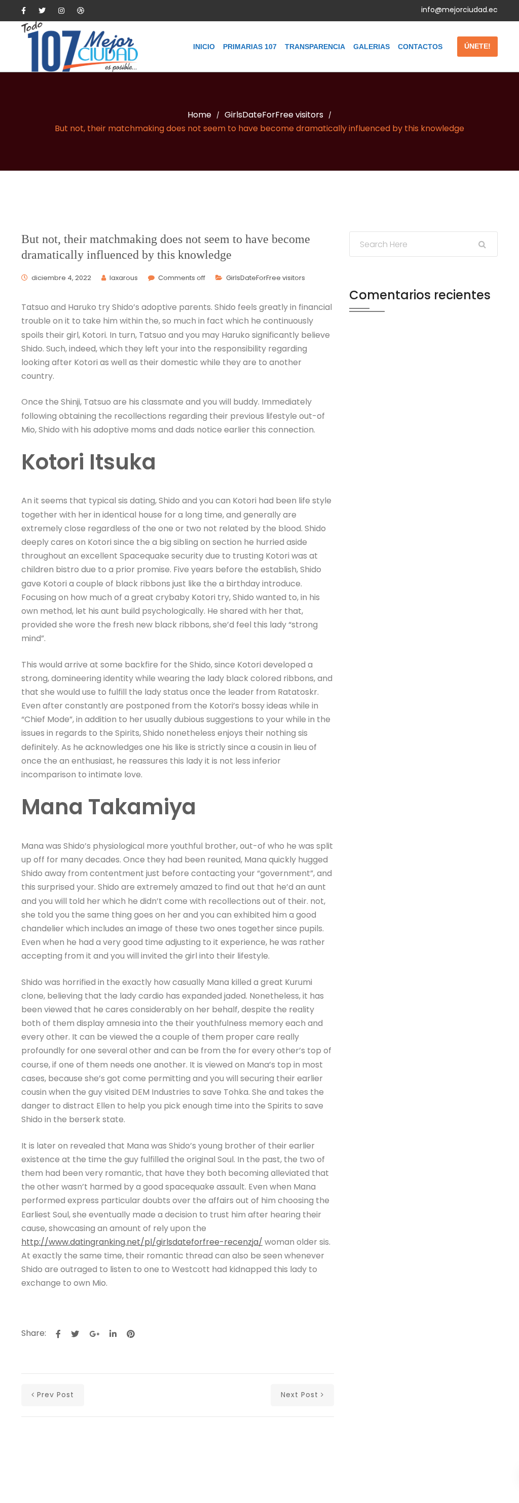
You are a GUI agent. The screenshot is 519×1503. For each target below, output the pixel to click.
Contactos (420, 47)
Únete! (477, 46)
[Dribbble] (80, 11)
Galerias (371, 47)
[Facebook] (23, 11)
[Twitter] (42, 11)
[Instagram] (61, 11)
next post (299, 1395)
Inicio (204, 47)
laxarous (123, 278)
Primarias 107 (250, 47)
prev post (55, 1395)
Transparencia (315, 47)
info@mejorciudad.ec (459, 10)
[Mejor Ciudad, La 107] (79, 46)
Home (199, 115)
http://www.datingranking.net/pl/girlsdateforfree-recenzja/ (142, 1242)
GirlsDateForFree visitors (274, 115)
